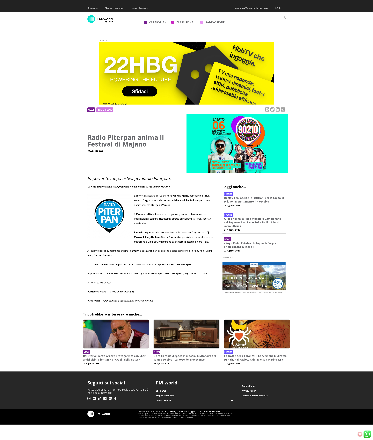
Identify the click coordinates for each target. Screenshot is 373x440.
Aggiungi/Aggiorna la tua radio (251, 8)
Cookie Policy (248, 386)
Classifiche (184, 22)
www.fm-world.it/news (122, 291)
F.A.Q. (278, 8)
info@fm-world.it (143, 300)
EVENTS (228, 194)
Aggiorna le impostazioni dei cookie (205, 411)
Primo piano (105, 109)
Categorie (156, 22)
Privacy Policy (249, 390)
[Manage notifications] (360, 434)
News (91, 109)
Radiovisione (215, 22)
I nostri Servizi (138, 8)
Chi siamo (92, 8)
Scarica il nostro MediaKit (255, 395)
